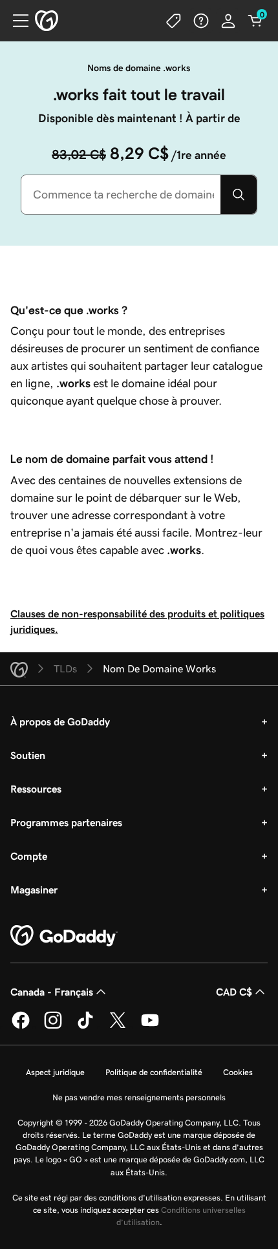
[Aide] (201, 20)
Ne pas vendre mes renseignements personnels (139, 1097)
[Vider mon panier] (255, 21)
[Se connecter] (228, 20)
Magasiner (34, 889)
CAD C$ (234, 992)
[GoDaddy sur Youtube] (150, 1026)
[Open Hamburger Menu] (15, 21)
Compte (28, 856)
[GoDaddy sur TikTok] (85, 1026)
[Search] (238, 194)
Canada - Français (51, 992)
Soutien (27, 755)
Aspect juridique (55, 1072)
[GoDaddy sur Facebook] (20, 1026)
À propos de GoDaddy (60, 721)
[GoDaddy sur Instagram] (53, 1026)
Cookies (238, 1072)
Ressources (35, 789)
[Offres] (174, 20)
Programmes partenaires (66, 822)
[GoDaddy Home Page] (64, 936)
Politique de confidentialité (153, 1072)
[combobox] (121, 194)
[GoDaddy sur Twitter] (117, 1026)
